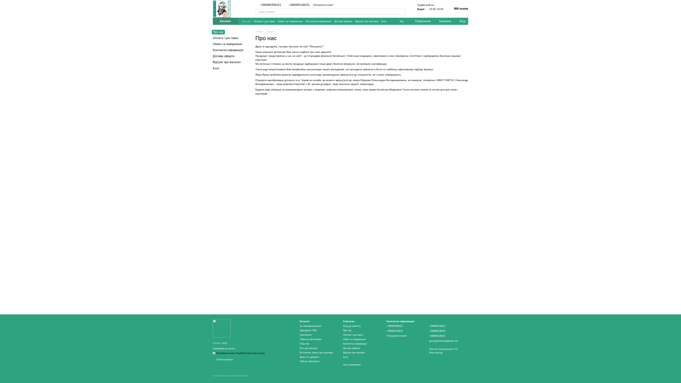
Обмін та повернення (290, 21)
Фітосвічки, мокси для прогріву (316, 352)
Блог (384, 21)
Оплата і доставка (264, 21)
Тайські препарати (309, 361)
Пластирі (304, 343)
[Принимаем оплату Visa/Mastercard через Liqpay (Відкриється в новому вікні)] (239, 353)
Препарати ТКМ (308, 330)
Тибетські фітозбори (310, 339)
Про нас (246, 21)
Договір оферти (343, 21)
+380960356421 (270, 5)
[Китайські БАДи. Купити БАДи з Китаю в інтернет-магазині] (222, 328)
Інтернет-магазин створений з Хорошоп (230, 376)
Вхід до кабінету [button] (352, 326)
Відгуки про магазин (366, 21)
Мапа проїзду (436, 352)
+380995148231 (299, 5)
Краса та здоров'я (309, 357)
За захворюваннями (310, 326)
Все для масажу (308, 348)
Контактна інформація (318, 21)
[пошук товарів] (403, 12)
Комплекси (305, 335)
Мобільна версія (224, 359)
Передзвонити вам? (323, 5)
